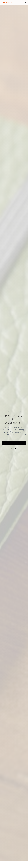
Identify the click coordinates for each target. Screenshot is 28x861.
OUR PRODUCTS (14, 443)
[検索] (21, 2)
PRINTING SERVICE (14, 448)
